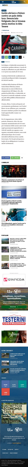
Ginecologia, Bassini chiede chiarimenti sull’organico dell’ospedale (17, 363)
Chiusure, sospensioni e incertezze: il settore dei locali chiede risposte (12, 180)
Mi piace (6, 380)
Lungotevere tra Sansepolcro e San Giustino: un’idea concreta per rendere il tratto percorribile (18, 249)
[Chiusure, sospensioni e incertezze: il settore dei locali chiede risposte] (14, 171)
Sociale (4, 221)
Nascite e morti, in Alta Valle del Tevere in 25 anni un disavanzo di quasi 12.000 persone (18, 240)
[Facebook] (2, 57)
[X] (13, 57)
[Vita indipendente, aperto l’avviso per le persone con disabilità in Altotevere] (14, 214)
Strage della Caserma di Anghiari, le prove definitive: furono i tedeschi (18, 257)
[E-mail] (20, 57)
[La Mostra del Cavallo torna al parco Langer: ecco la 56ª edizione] (5, 355)
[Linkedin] (9, 57)
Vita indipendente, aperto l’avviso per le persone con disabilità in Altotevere (13, 224)
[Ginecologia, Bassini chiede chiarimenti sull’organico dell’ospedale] (5, 363)
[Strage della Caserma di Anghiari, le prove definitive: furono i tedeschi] (5, 258)
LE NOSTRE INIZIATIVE (7, 400)
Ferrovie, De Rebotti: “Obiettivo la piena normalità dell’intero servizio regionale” (18, 370)
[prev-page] (2, 229)
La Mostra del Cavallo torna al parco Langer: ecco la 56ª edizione (17, 355)
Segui (14, 380)
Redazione (6, 30)
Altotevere (7, 61)
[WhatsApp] (6, 57)
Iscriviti (6, 388)
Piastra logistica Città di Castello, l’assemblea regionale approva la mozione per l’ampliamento (11, 202)
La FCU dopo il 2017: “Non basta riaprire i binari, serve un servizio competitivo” (18, 265)
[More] (23, 57)
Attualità (4, 10)
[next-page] (5, 229)
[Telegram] (16, 57)
